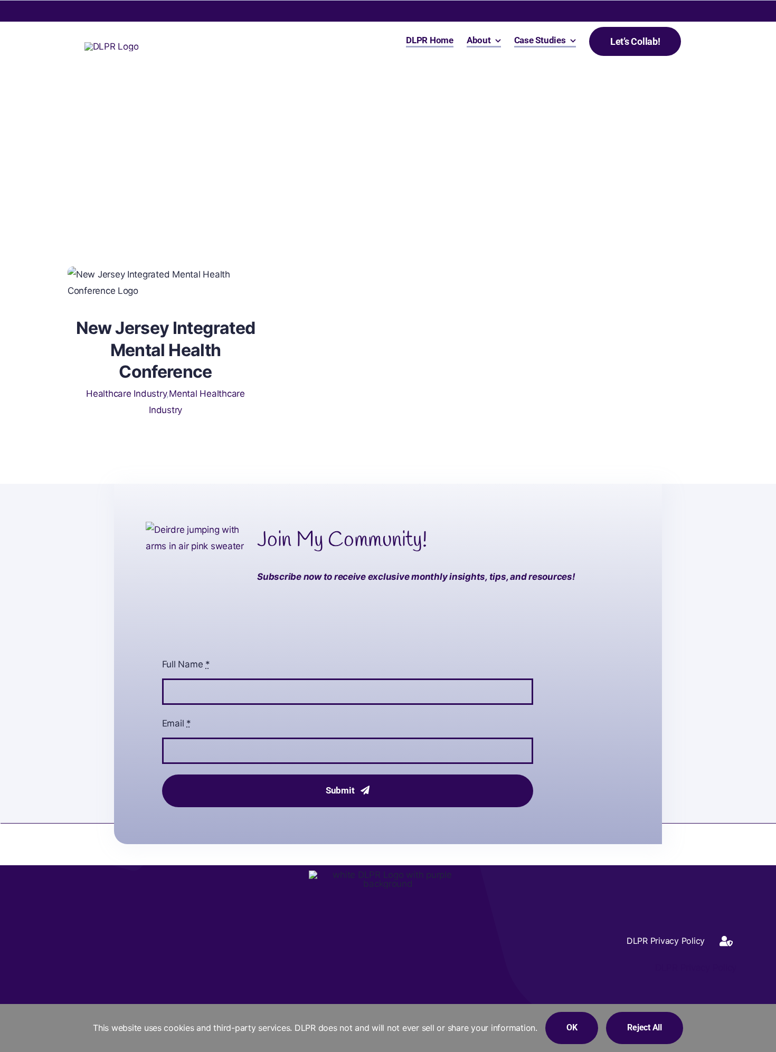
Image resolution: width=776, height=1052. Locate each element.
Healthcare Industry (126, 393)
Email (176, 723)
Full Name (186, 664)
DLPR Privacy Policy (694, 967)
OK (572, 1027)
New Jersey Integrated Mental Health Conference (165, 350)
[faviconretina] (111, 46)
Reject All (644, 1027)
